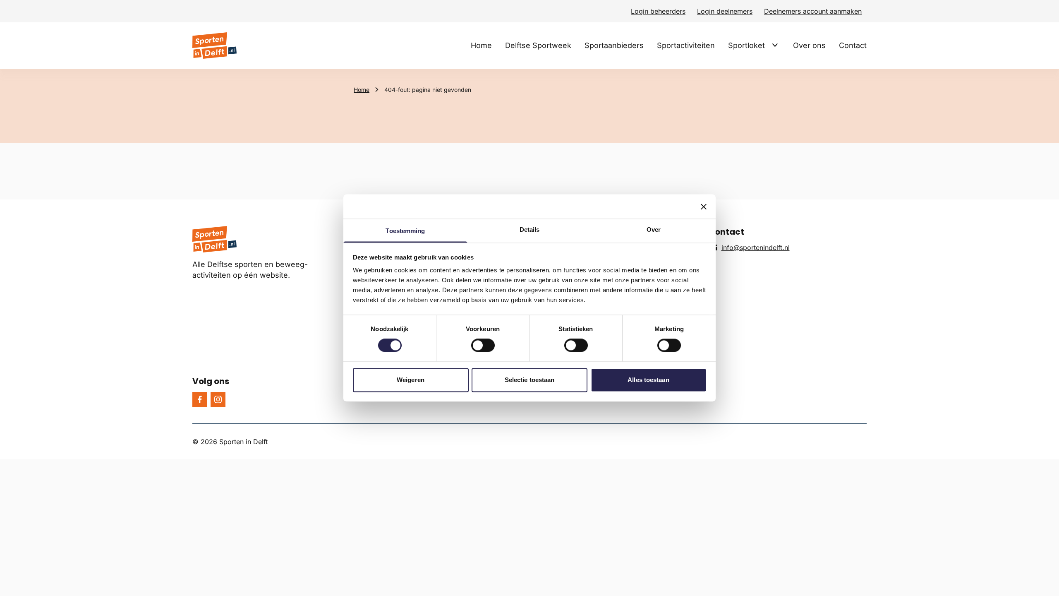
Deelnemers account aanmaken (813, 11)
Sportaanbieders (614, 45)
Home (481, 45)
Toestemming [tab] (405, 230)
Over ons (809, 45)
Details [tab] (530, 229)
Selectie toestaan (530, 379)
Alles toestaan (648, 379)
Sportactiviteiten (686, 45)
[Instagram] (218, 399)
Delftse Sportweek (538, 45)
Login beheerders (658, 11)
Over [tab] (654, 229)
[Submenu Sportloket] (775, 45)
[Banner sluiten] (704, 206)
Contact (853, 45)
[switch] (483, 345)
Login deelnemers (724, 11)
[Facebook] (199, 399)
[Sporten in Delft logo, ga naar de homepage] (214, 45)
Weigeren (410, 379)
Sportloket (746, 45)
